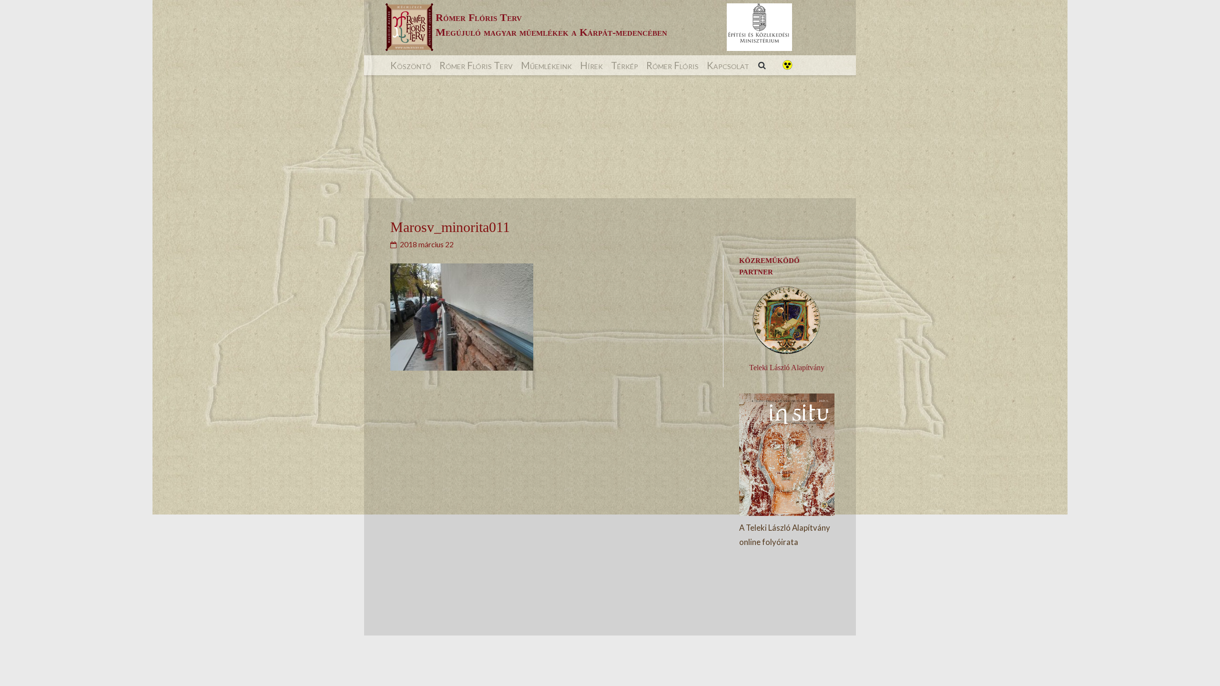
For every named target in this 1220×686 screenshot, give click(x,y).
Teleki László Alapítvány (786, 367)
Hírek (591, 65)
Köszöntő (410, 65)
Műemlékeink (546, 65)
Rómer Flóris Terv (476, 65)
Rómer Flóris (672, 65)
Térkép (624, 65)
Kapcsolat (728, 65)
